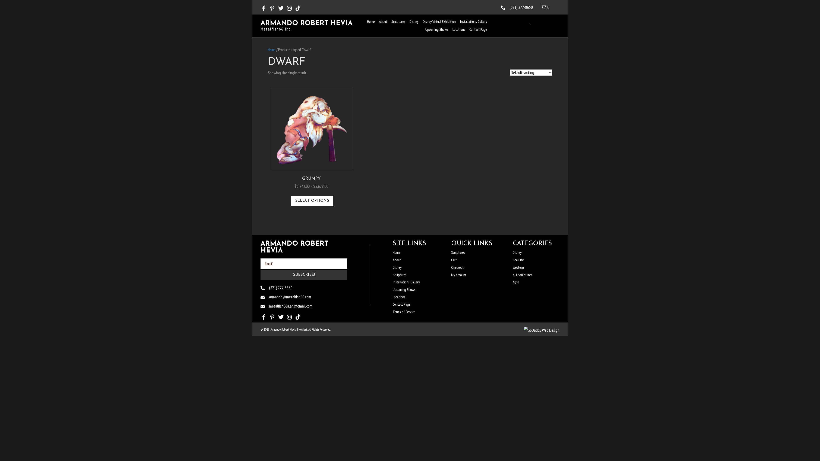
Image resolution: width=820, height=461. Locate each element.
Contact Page (401, 304)
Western (518, 267)
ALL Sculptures (522, 274)
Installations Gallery (406, 282)
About (397, 259)
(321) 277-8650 (521, 7)
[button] (264, 8)
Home (271, 49)
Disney (397, 267)
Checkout (457, 267)
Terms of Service (404, 311)
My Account (458, 274)
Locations (399, 297)
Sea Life (518, 259)
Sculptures (400, 274)
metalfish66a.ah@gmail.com (290, 306)
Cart (454, 259)
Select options (312, 201)
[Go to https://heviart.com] (307, 26)
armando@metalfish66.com (290, 297)
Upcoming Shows (404, 289)
